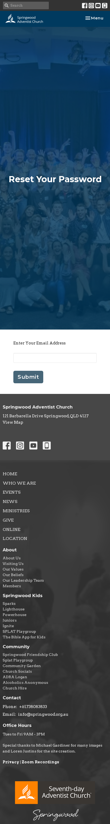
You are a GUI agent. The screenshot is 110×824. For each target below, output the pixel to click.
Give (8, 520)
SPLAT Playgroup (19, 631)
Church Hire (15, 688)
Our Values (13, 569)
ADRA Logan (15, 677)
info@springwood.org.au (43, 714)
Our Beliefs (13, 575)
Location (15, 538)
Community (16, 646)
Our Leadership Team (23, 580)
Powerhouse (14, 615)
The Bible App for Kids (24, 637)
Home (10, 473)
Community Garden (22, 666)
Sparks (9, 603)
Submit (28, 377)
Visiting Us (13, 563)
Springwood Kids (22, 595)
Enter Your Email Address (39, 343)
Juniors (10, 620)
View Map (13, 422)
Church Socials (17, 671)
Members (12, 586)
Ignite (8, 626)
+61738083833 (33, 706)
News (10, 501)
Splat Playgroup (18, 660)
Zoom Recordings (40, 762)
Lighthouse (14, 609)
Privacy (11, 762)
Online (11, 529)
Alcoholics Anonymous (25, 682)
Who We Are (19, 483)
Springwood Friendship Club (30, 654)
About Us (12, 558)
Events (12, 492)
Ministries (16, 510)
